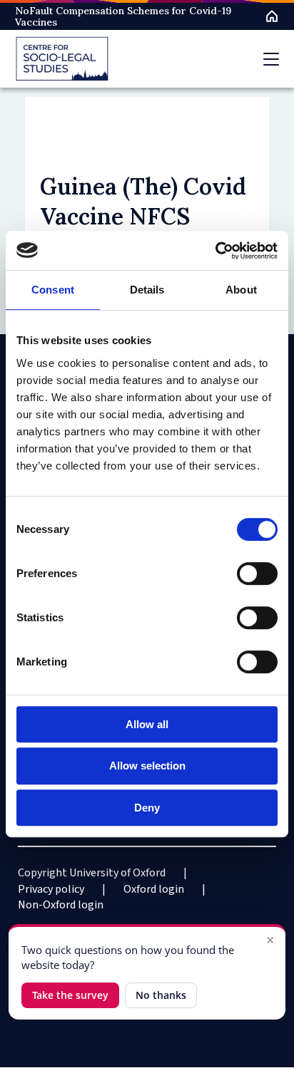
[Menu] (271, 59)
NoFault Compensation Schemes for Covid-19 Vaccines (123, 16)
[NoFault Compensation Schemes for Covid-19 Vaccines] (62, 59)
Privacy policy (51, 889)
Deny (147, 808)
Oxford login (153, 889)
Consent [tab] (52, 290)
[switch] (257, 573)
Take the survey (70, 995)
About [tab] (241, 290)
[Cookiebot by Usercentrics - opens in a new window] (215, 251)
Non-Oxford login (60, 905)
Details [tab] (147, 290)
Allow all (147, 724)
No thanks (161, 995)
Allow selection (147, 765)
